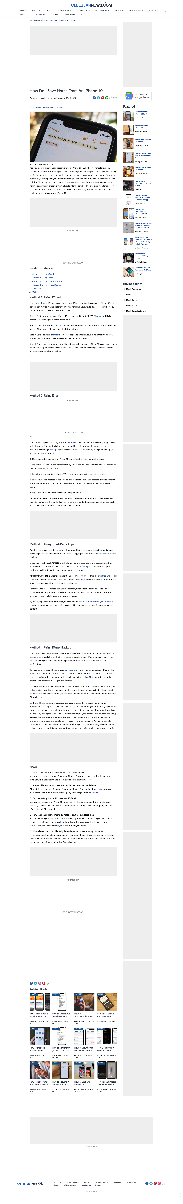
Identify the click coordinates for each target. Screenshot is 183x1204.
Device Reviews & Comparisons (42, 107)
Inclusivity (87, 1182)
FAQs (34, 292)
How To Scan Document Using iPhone (141, 256)
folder (64, 839)
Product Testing (102, 1182)
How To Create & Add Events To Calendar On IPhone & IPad (143, 226)
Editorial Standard (72, 1182)
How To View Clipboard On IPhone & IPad (143, 183)
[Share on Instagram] (39, 983)
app (57, 325)
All (82, 14)
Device (118, 10)
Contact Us (86, 1185)
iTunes (38, 657)
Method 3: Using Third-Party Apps (47, 281)
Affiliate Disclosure (70, 1185)
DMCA (98, 1185)
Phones (49, 10)
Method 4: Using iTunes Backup (46, 285)
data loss (34, 694)
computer (69, 670)
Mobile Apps (131, 294)
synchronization (102, 554)
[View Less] (48, 983)
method (71, 443)
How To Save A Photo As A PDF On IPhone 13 (143, 155)
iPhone (60, 107)
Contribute (117, 1182)
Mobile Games (131, 300)
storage (81, 579)
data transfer (94, 793)
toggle (55, 335)
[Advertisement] (91, 1198)
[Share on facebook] (94, 97)
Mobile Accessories (133, 289)
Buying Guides (83, 10)
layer (59, 826)
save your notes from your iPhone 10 (97, 602)
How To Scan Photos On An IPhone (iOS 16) (106, 1085)
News (22, 14)
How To (152, 10)
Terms (56, 1185)
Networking (101, 10)
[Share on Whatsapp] (106, 97)
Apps (22, 10)
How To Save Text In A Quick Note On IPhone (39, 1016)
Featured (55, 14)
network (100, 316)
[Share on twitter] (98, 97)
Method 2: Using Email (42, 278)
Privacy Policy (130, 1182)
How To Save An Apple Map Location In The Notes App (142, 198)
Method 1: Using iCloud (43, 274)
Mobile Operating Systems (136, 311)
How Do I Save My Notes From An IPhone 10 (105, 1050)
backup (53, 450)
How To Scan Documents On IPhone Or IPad (141, 211)
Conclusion (37, 289)
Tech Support (39, 14)
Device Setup (135, 10)
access (108, 344)
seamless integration (83, 567)
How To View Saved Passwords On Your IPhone (83, 1050)
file (90, 677)
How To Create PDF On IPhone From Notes (61, 1016)
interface (102, 576)
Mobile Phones (132, 305)
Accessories (63, 10)
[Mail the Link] (115, 97)
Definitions (70, 14)
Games (34, 10)
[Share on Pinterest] (102, 97)
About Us (57, 1182)
